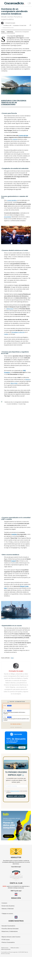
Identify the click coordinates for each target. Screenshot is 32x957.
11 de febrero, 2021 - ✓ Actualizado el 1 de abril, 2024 (14, 25)
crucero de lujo (23, 135)
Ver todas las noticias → (16, 724)
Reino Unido (14, 383)
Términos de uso (4, 947)
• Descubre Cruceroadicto (8, 926)
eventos (14, 534)
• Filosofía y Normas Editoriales (10, 928)
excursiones (7, 217)
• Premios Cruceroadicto (8, 942)
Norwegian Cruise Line (18, 332)
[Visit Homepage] (14, 3)
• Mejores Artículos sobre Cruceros (10, 937)
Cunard (13, 561)
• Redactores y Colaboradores (9, 931)
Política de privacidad (5, 949)
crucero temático (12, 200)
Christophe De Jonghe (10, 23)
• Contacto (4, 903)
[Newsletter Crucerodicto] (16, 851)
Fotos (12, 657)
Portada (3, 31)
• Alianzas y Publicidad (7, 908)
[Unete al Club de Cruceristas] (16, 875)
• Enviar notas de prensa (7, 906)
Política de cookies (15, 947)
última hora (10, 309)
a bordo (15, 139)
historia (27, 379)
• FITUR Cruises (5, 939)
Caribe (6, 334)
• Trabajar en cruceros (7, 913)
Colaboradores (10, 31)
